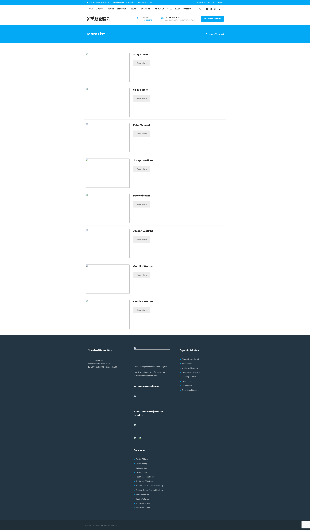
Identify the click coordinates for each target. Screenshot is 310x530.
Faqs (177, 9)
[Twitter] (211, 9)
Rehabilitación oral (189, 390)
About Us (159, 9)
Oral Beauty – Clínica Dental (98, 18)
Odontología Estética (191, 372)
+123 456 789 (146, 20)
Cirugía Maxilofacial (190, 359)
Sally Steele (140, 54)
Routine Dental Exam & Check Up (149, 485)
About (99, 9)
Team (169, 9)
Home (90, 9)
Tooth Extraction (143, 503)
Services (121, 9)
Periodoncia (187, 385)
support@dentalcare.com (124, 2)
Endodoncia (187, 363)
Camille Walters (143, 266)
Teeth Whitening (142, 494)
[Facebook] (206, 9)
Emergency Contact (145, 2)
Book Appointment (212, 19)
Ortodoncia (186, 381)
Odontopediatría (189, 376)
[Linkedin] (219, 9)
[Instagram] (215, 9)
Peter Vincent (141, 125)
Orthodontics (141, 468)
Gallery (187, 9)
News (133, 9)
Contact (145, 9)
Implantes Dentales (190, 368)
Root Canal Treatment (145, 477)
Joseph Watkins (143, 160)
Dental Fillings (142, 459)
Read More (142, 63)
